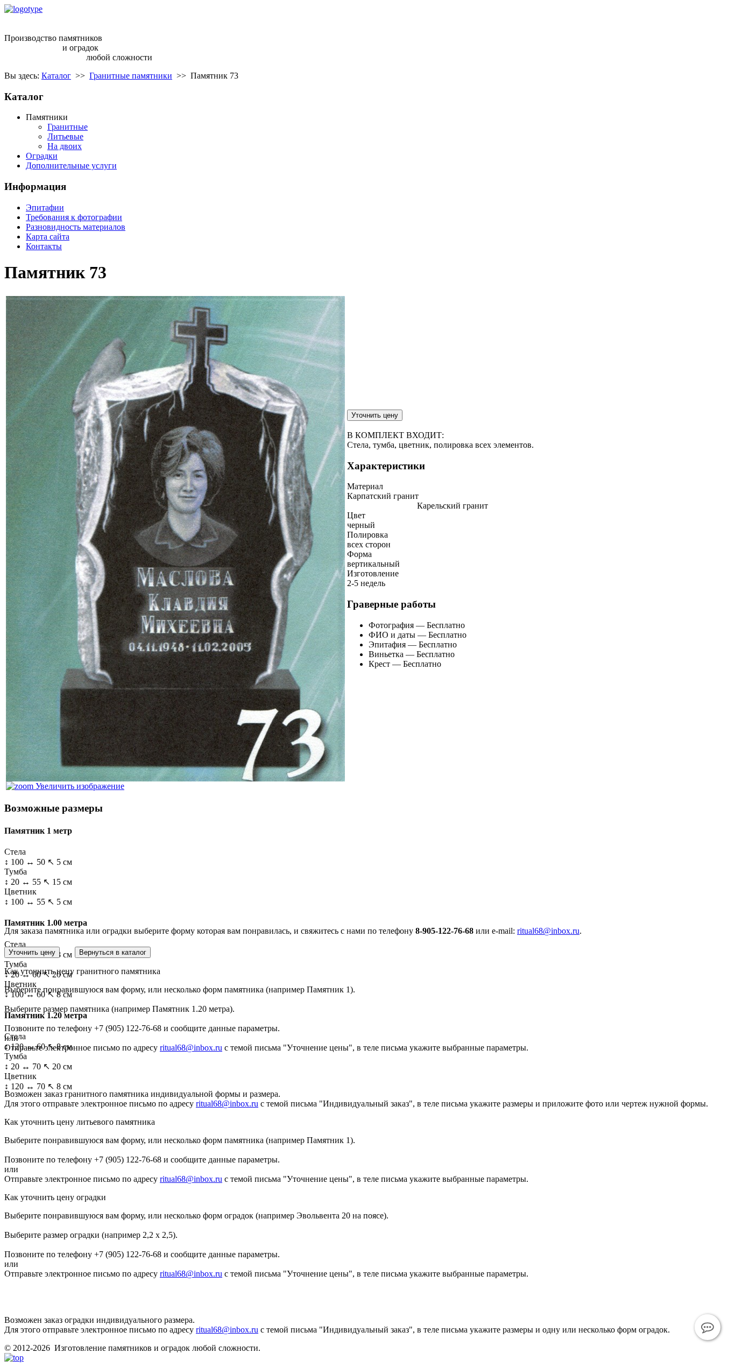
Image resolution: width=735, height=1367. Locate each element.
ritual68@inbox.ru (63, 19)
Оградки (42, 155)
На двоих (64, 146)
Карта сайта (47, 236)
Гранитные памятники (130, 75)
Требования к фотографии (74, 217)
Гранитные (67, 126)
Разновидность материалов (75, 226)
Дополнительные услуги (71, 165)
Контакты (44, 246)
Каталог (56, 75)
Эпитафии (45, 207)
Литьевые (65, 136)
